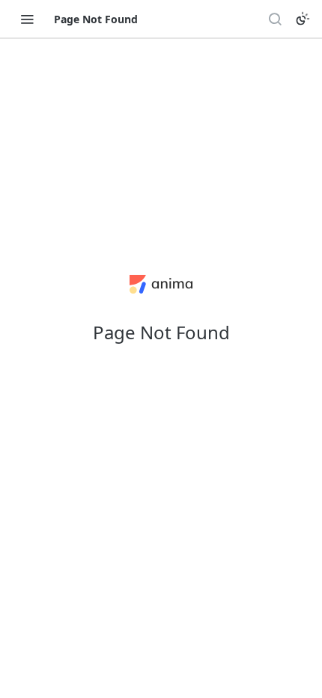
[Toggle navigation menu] (27, 19)
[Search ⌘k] (275, 19)
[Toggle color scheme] (303, 19)
